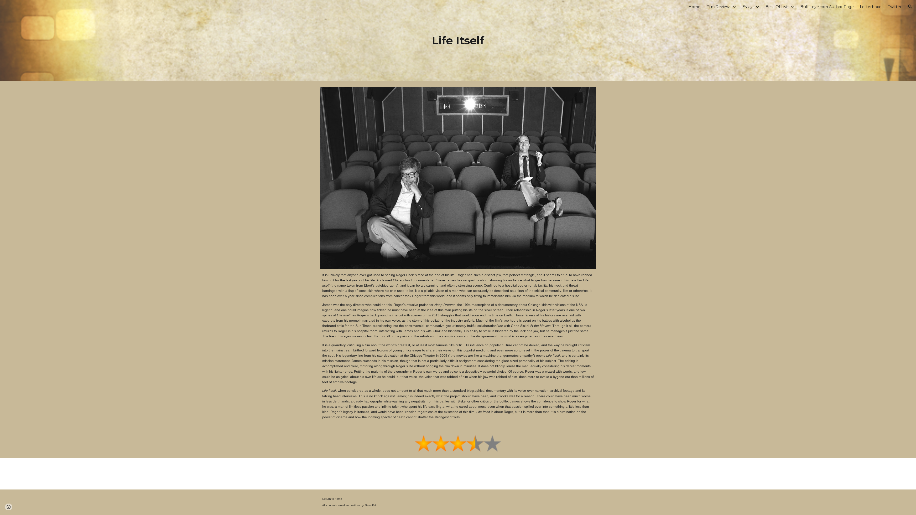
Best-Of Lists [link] (777, 7)
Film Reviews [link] (719, 7)
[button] (910, 6)
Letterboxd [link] (871, 7)
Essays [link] (748, 7)
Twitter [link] (895, 7)
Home (338, 498)
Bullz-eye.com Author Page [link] (827, 7)
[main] (458, 40)
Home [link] (694, 7)
